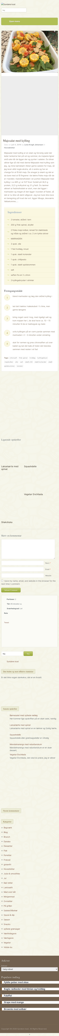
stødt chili (29, 362)
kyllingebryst (42, 358)
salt (21, 362)
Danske (7, 841)
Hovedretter (9, 148)
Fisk (5, 850)
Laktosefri (8, 887)
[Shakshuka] (10, 510)
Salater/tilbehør (10, 910)
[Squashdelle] (33, 454)
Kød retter (8, 883)
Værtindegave (10, 933)
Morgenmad (9, 896)
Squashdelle (30, 466)
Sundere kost (13, 661)
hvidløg (32, 358)
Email (47, 569)
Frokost (7, 860)
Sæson (7, 919)
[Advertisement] (29, 105)
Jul (5, 878)
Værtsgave (8, 938)
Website (48, 576)
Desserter (8, 846)
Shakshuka (6, 522)
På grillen (8, 906)
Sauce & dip (9, 915)
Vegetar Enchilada (33, 494)
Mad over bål (10, 892)
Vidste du (8, 947)
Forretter (7, 855)
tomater (20, 366)
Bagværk (8, 827)
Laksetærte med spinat (20, 725)
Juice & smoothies (12, 873)
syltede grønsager (12, 929)
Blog (6, 832)
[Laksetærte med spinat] (10, 454)
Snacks (7, 924)
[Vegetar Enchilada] (33, 482)
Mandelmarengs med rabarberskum (26, 744)
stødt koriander (40, 362)
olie (16, 362)
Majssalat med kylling (16, 140)
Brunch (7, 837)
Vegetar (7, 942)
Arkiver (4, 966)
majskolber (9, 362)
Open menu (14, 21)
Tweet (6, 622)
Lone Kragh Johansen (33, 145)
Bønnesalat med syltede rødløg (24, 715)
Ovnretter (8, 901)
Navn (47, 563)
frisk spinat (23, 358)
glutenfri (7, 864)
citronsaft (13, 358)
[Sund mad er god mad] (8, 4)
